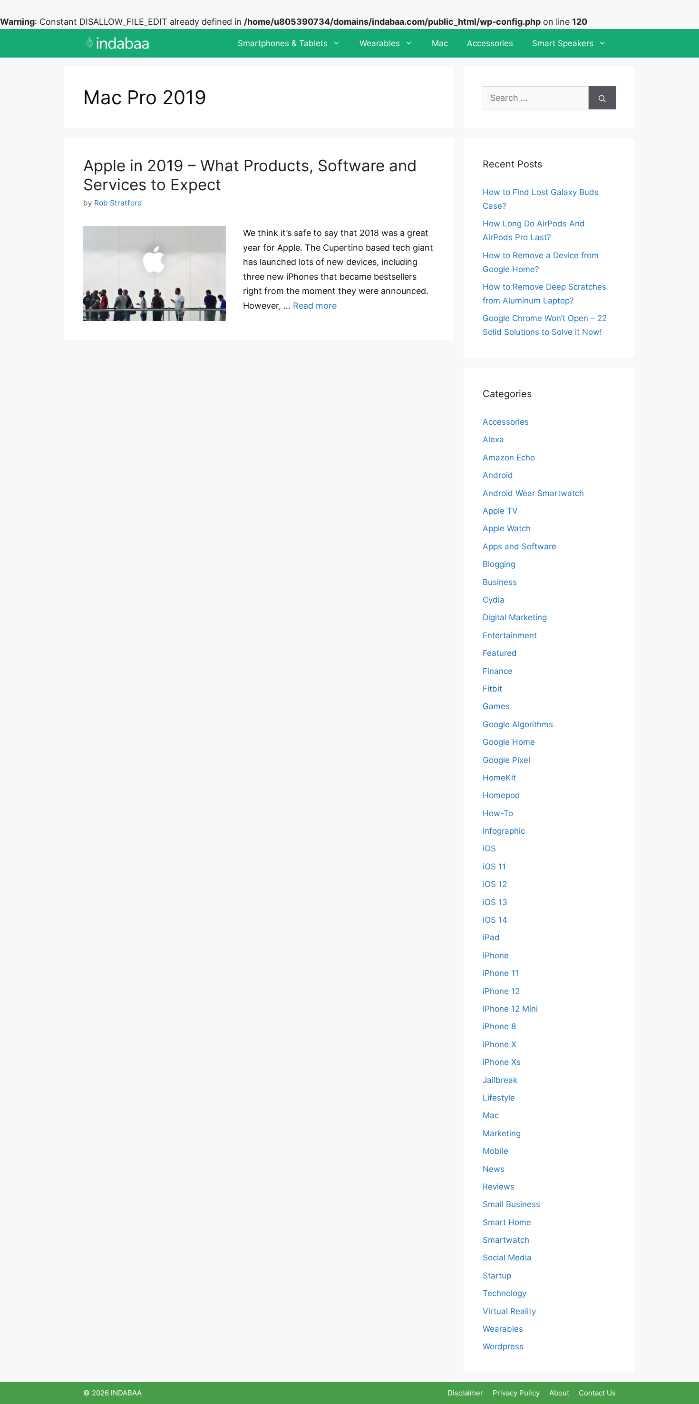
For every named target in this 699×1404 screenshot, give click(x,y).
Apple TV (500, 511)
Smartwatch (506, 1240)
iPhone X (499, 1044)
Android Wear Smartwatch (533, 493)
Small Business (511, 1204)
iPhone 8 (499, 1026)
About (559, 1392)
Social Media (507, 1257)
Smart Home (507, 1222)
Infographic (504, 831)
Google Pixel (506, 760)
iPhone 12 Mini (510, 1009)
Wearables (379, 43)
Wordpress (503, 1346)
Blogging (499, 564)
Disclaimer (465, 1392)
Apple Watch (507, 528)
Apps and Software (519, 546)
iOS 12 (495, 884)
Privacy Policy (516, 1392)
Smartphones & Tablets (283, 43)
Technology (504, 1293)
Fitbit (492, 688)
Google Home (509, 742)
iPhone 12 (501, 991)
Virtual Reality (509, 1311)
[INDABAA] (117, 43)
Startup (497, 1275)
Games (496, 706)
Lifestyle (499, 1097)
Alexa (493, 439)
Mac (440, 43)
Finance (498, 671)
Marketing (502, 1133)
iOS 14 (495, 920)
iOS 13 (495, 902)
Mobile (495, 1151)
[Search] (602, 97)
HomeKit (499, 777)
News (494, 1169)
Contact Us (597, 1392)
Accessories (490, 43)
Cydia (494, 599)
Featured (500, 653)
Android (498, 475)
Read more (315, 306)
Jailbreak (500, 1080)
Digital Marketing (515, 617)
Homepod (501, 795)
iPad (491, 937)
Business (500, 582)
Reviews (499, 1186)
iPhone (496, 955)
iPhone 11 (501, 973)
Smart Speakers (562, 43)
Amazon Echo (509, 457)
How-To (498, 813)
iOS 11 (494, 866)
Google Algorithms (518, 724)
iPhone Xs (502, 1062)
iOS (489, 848)
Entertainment (510, 635)
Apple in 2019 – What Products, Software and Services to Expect (250, 175)
